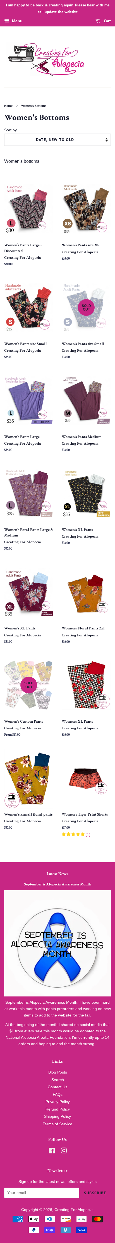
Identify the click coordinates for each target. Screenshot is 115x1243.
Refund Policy (57, 1109)
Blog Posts (57, 1072)
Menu (17, 21)
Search (57, 1080)
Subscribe (95, 1192)
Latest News (57, 874)
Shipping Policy (57, 1116)
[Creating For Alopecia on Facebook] (52, 1152)
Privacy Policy (57, 1102)
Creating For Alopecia (73, 1210)
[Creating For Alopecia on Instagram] (64, 1152)
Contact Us (57, 1087)
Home (8, 106)
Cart (107, 20)
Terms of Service (57, 1124)
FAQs (58, 1094)
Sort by (10, 130)
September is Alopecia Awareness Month (57, 884)
